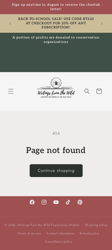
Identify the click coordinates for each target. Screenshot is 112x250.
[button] (11, 91)
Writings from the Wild (33, 225)
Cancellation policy (58, 241)
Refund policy (89, 233)
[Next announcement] (102, 23)
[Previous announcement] (10, 23)
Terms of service (29, 233)
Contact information (60, 233)
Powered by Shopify (65, 225)
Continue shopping (56, 170)
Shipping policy (96, 225)
